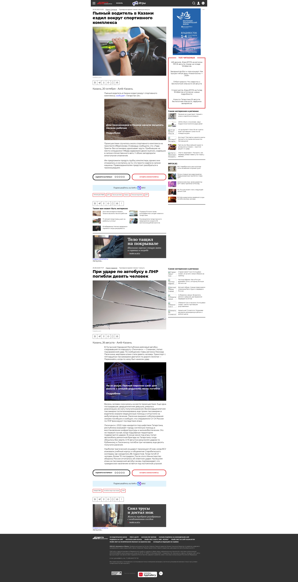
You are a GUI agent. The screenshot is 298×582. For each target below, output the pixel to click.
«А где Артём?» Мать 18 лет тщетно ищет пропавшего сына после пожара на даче (190, 131)
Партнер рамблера (129, 573)
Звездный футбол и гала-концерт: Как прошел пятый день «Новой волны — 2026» (186, 73)
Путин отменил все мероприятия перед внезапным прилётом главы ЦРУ (189, 176)
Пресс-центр (134, 537)
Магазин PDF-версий (148, 537)
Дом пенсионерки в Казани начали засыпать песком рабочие (135, 126)
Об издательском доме (118, 537)
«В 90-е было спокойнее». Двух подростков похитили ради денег (190, 123)
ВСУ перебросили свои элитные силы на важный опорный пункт (189, 167)
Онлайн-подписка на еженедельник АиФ (174, 537)
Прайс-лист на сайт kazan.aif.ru (183, 539)
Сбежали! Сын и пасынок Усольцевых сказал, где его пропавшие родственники (191, 304)
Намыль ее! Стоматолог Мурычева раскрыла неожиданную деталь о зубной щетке (190, 312)
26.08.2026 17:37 (98, 268)
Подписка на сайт (116, 539)
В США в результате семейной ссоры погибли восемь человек (190, 198)
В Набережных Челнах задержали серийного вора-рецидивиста (115, 227)
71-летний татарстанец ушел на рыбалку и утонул (114, 220)
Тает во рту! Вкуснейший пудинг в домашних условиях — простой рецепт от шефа (190, 147)
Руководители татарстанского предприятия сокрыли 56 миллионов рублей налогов (150, 221)
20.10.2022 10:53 (98, 9)
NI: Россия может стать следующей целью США (190, 190)
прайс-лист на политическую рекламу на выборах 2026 (130, 542)
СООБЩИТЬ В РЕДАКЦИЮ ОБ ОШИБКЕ (166, 542)
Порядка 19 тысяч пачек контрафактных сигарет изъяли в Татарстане (151, 213)
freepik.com (97, 331)
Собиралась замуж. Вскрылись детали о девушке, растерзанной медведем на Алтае (190, 297)
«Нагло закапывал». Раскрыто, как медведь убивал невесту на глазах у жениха (191, 154)
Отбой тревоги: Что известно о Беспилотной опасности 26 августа (187, 83)
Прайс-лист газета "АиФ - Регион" (156, 539)
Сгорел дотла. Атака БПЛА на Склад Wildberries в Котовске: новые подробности (186, 92)
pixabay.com (97, 77)
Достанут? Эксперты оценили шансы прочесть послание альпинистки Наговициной (191, 139)
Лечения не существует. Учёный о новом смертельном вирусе (190, 115)
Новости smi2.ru (100, 259)
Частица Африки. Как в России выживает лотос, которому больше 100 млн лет (191, 281)
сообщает (120, 96)
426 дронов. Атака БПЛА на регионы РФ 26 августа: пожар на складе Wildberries (186, 64)
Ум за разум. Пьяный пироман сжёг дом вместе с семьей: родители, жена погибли (133, 387)
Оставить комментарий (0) (149, 177)
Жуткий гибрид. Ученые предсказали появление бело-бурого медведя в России (191, 289)
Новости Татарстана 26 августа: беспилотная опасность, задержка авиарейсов (186, 101)
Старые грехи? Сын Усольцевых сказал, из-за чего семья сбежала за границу (191, 273)
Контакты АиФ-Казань (134, 539)
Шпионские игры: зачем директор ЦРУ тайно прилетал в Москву (189, 182)
